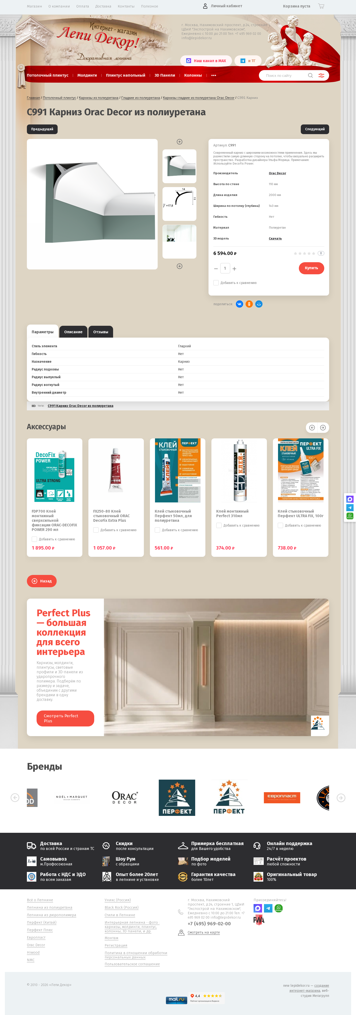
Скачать (275, 238)
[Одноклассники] (249, 304)
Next (179, 266)
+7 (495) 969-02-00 (209, 924)
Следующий (315, 129)
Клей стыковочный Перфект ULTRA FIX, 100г (301, 513)
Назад (46, 581)
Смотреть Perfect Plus (61, 718)
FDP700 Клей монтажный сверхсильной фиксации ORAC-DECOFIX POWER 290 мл (54, 520)
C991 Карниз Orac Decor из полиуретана (80, 406)
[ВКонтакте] (239, 304)
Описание (73, 332)
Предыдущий (42, 129)
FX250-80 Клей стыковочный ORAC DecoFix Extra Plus (111, 516)
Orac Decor (277, 173)
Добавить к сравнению (239, 283)
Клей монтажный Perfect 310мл (232, 513)
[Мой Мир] (259, 304)
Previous (179, 142)
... (213, 74)
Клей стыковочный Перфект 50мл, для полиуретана (173, 516)
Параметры (43, 332)
